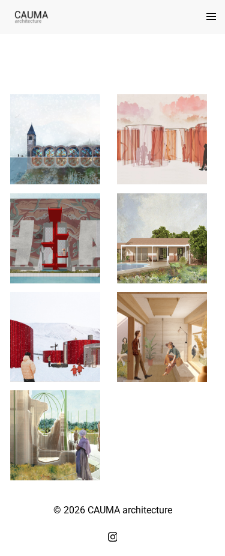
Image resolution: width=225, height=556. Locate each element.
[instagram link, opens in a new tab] (113, 535)
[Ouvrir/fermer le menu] (211, 17)
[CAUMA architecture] (31, 16)
